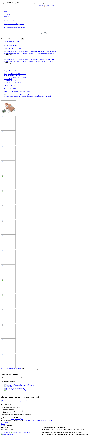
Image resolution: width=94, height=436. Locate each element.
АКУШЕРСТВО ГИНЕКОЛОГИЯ (15, 77)
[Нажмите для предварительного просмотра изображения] (14, 401)
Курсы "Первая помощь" (47, 33)
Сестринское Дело (17, 419)
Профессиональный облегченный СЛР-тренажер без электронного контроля (28, 61)
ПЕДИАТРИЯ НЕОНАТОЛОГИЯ (15, 74)
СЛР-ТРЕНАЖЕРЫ (10, 88)
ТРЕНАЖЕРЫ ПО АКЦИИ (13, 48)
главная (6, 11)
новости (7, 16)
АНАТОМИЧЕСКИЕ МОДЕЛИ (14, 82)
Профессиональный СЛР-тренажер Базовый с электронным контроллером (27, 96)
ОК (22, 38)
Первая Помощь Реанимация (13, 71)
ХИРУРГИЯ (8, 79)
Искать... (3, 38)
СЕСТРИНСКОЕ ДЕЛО (12, 75)
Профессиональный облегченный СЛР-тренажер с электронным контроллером (29, 53)
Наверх (3, 424)
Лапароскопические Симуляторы (14, 27)
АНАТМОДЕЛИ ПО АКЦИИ (13, 45)
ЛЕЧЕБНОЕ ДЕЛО (10, 80)
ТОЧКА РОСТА (9, 85)
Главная (3, 369)
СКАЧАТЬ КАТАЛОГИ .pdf (13, 42)
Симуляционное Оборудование (14, 24)
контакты (7, 13)
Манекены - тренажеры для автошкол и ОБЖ (18, 91)
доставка (7, 14)
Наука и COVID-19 (10, 21)
